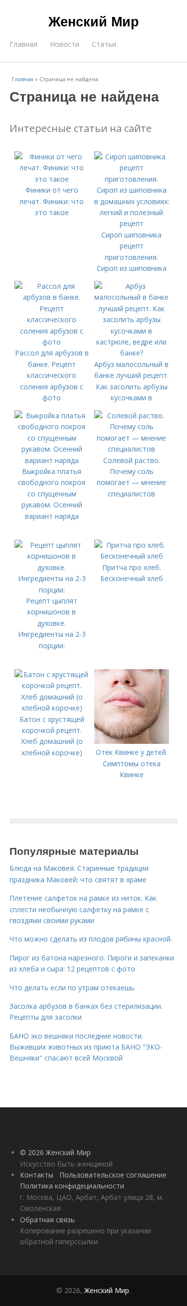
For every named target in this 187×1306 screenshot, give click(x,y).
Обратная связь (47, 1219)
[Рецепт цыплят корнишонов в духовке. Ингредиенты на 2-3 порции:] (51, 589)
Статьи (104, 44)
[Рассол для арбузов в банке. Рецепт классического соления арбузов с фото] (51, 342)
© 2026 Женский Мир (55, 1152)
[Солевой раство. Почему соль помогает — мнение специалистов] (131, 449)
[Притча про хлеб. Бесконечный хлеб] (131, 556)
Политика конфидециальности (72, 1185)
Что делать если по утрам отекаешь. (72, 987)
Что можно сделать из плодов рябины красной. (90, 939)
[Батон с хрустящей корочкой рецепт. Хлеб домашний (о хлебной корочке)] (51, 707)
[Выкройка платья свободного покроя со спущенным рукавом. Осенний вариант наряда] (51, 460)
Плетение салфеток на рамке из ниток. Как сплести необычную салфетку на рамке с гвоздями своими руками (83, 909)
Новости (64, 44)
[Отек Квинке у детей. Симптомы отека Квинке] (131, 741)
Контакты (36, 1175)
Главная (23, 44)
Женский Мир (93, 20)
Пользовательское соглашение (113, 1175)
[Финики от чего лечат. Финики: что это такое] (51, 179)
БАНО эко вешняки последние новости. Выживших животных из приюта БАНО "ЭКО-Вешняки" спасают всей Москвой (86, 1047)
